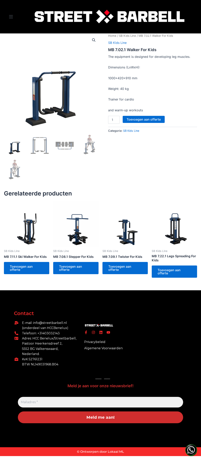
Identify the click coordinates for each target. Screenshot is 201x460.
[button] (11, 16)
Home (112, 36)
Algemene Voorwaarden (103, 348)
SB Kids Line (127, 36)
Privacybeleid (94, 342)
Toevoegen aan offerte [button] (21, 268)
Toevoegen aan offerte (144, 119)
